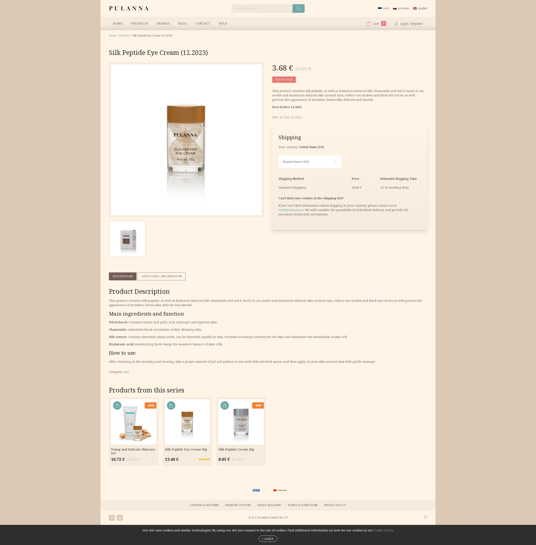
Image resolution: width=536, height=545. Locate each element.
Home (118, 23)
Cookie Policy (383, 530)
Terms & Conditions (303, 505)
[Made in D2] (425, 517)
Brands (163, 23)
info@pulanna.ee (291, 210)
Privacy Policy (335, 505)
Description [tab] (123, 276)
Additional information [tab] (162, 276)
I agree (268, 539)
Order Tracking (269, 505)
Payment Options (238, 505)
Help (223, 23)
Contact (203, 23)
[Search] (298, 8)
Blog (182, 23)
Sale (126, 372)
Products (139, 23)
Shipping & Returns (204, 505)
